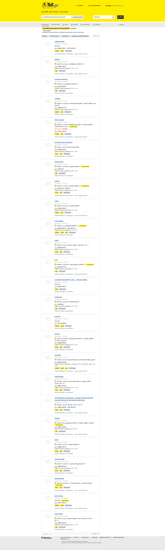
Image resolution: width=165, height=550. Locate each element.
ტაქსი (66, 24)
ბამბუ (57, 201)
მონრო (57, 60)
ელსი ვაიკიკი (59, 120)
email (62, 51)
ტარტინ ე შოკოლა (61, 80)
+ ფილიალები (73, 126)
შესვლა (122, 24)
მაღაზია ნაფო (60, 459)
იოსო (57, 440)
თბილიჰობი (59, 496)
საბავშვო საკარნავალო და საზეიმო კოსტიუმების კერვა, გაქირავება (63, 32)
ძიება (121, 17)
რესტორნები (56, 24)
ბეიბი (56, 241)
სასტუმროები (86, 24)
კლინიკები (97, 24)
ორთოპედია (59, 377)
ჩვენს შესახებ (85, 537)
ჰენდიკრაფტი (59, 42)
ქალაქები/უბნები (54, 36)
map (56, 70)
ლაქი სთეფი (59, 221)
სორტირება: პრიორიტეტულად (80, 36)
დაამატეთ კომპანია (95, 5)
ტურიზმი (75, 24)
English (115, 5)
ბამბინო (57, 99)
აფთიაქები (46, 26)
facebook (69, 51)
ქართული (108, 5)
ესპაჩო (57, 334)
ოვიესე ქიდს (59, 162)
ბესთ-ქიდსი (59, 514)
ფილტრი (44, 36)
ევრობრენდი (59, 479)
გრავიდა (58, 355)
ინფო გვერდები (106, 537)
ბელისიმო (58, 297)
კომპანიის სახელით (78, 17)
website (57, 51)
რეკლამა (80, 5)
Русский (121, 5)
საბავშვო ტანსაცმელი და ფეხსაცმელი (64, 53)
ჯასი (56, 260)
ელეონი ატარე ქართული (63, 143)
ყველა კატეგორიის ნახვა (80, 53)
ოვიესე (57, 181)
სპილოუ (57, 317)
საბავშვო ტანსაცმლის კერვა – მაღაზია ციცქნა (71, 280)
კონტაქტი (94, 537)
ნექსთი (57, 419)
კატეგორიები (65, 36)
